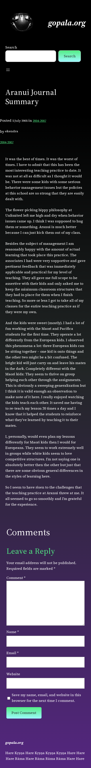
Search (11, 47)
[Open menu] (8, 70)
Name (12, 631)
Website (13, 674)
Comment (16, 577)
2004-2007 (39, 120)
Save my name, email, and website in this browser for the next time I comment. (46, 697)
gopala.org (67, 22)
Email (12, 652)
